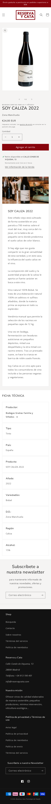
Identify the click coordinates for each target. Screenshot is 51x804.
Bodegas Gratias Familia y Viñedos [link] (19, 415)
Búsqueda (11, 622)
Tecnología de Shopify (33, 799)
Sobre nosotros (13, 634)
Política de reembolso (17, 647)
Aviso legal (11, 727)
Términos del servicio (17, 641)
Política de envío (14, 746)
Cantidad (6, 131)
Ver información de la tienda (19, 167)
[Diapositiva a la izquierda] (19, 99)
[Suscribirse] (42, 595)
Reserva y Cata (21, 799)
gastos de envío (26, 124)
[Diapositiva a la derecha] (32, 99)
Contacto (10, 628)
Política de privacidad (17, 733)
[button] (3, 15)
